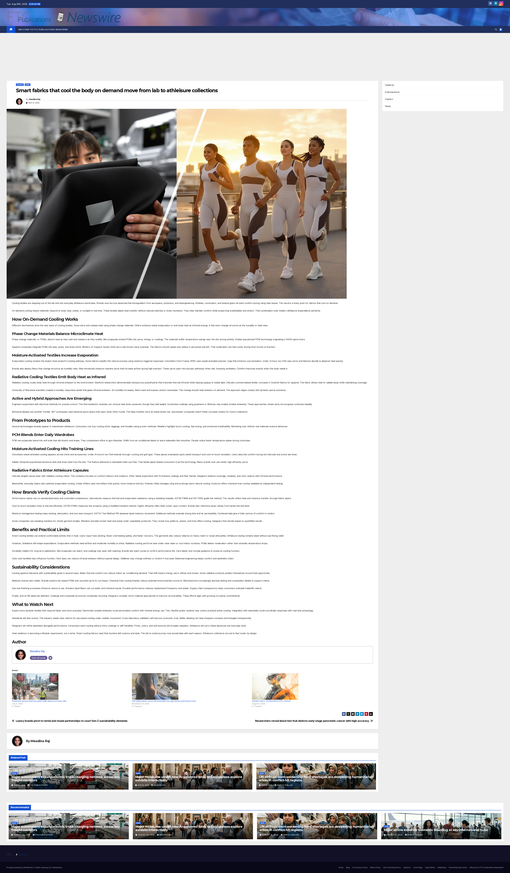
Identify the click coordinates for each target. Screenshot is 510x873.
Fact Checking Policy (392, 867)
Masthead (442, 867)
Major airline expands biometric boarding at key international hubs (436, 830)
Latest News (430, 867)
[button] (496, 29)
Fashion (20, 84)
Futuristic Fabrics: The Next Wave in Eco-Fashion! (271, 701)
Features (407, 867)
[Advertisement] (255, 52)
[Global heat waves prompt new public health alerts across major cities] (70, 686)
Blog (348, 867)
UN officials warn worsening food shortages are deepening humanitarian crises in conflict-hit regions (316, 778)
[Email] (50, 658)
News (28, 84)
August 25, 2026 (22, 835)
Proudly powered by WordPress (20, 867)
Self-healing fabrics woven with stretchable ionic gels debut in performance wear (164, 701)
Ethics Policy (375, 867)
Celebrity (389, 85)
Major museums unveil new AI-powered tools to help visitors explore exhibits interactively (188, 778)
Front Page (417, 867)
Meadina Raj (34, 99)
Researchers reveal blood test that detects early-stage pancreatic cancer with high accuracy (312, 720)
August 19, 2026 (270, 835)
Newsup (44, 867)
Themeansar (56, 867)
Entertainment (392, 92)
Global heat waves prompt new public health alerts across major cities (39, 701)
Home (341, 867)
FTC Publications (39, 785)
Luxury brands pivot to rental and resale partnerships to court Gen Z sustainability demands (72, 720)
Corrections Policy (360, 867)
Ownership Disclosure (458, 867)
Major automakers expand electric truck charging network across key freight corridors (65, 778)
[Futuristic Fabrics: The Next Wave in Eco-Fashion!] (310, 686)
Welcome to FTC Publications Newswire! (43, 29)
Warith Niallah (285, 785)
